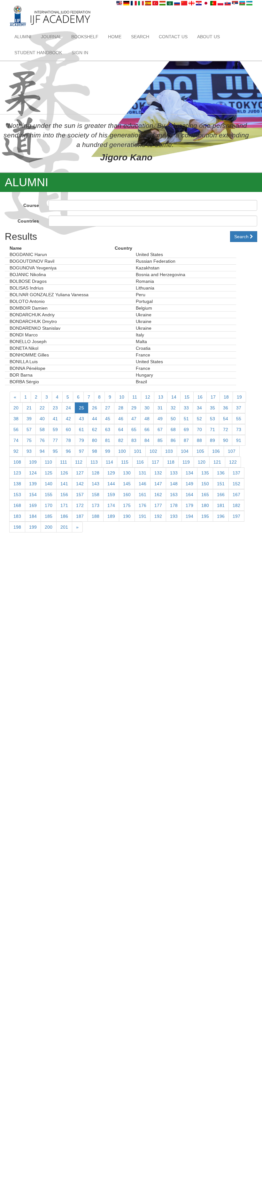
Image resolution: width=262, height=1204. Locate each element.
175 (127, 505)
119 (186, 462)
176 (142, 505)
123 (17, 472)
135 (205, 472)
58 (42, 429)
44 (94, 418)
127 (80, 472)
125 (48, 472)
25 (81, 407)
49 (160, 418)
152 (236, 483)
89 (212, 440)
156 (64, 494)
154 (33, 494)
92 (16, 451)
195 (205, 516)
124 (33, 472)
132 (158, 472)
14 (173, 397)
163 (174, 494)
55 (238, 418)
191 (142, 516)
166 (221, 494)
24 (68, 407)
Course (31, 205)
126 (64, 472)
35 (212, 407)
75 (29, 440)
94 (42, 451)
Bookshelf (84, 36)
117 (155, 462)
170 (48, 505)
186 (64, 516)
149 (189, 483)
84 (147, 440)
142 (80, 483)
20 (16, 407)
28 (120, 407)
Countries (28, 221)
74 (16, 440)
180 (205, 505)
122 (233, 462)
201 (64, 527)
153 (17, 494)
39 (29, 418)
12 (147, 397)
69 (186, 429)
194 (189, 516)
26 (94, 407)
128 (95, 472)
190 (127, 516)
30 (147, 407)
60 (68, 429)
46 (120, 418)
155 (48, 494)
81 (107, 440)
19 (239, 397)
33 (186, 407)
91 (238, 440)
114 (109, 462)
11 (134, 397)
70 (199, 429)
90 (225, 440)
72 (225, 429)
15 (186, 397)
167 (236, 494)
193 (174, 516)
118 (170, 462)
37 (238, 407)
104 (185, 451)
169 (33, 505)
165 (205, 494)
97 (81, 451)
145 (127, 483)
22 (42, 407)
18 (226, 397)
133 (174, 472)
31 (160, 407)
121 (217, 462)
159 (111, 494)
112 (78, 462)
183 (17, 516)
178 (174, 505)
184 (33, 516)
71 (212, 429)
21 (29, 407)
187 (80, 516)
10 (121, 397)
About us (208, 36)
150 (205, 483)
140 (48, 483)
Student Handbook (38, 52)
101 (138, 451)
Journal (51, 36)
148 (174, 483)
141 (64, 483)
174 (111, 505)
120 (201, 462)
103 (169, 451)
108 (17, 462)
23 (55, 407)
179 (189, 505)
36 (225, 407)
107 (231, 451)
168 (17, 505)
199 (33, 527)
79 (81, 440)
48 (147, 418)
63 (107, 429)
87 (186, 440)
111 (63, 462)
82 (120, 440)
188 (95, 516)
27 (107, 407)
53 (212, 418)
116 (140, 462)
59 (55, 429)
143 (95, 483)
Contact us (173, 36)
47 (133, 418)
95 (55, 451)
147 (158, 483)
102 (153, 451)
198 (17, 527)
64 (120, 429)
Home (114, 36)
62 (94, 429)
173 (95, 505)
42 (68, 418)
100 (122, 451)
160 (127, 494)
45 (107, 418)
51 (186, 418)
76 (42, 440)
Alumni (22, 36)
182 (236, 505)
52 (199, 418)
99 (107, 451)
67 (160, 429)
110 (48, 462)
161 (142, 494)
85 (160, 440)
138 (17, 483)
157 (80, 494)
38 (16, 418)
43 (81, 418)
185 (48, 516)
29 (133, 407)
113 (94, 462)
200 (48, 527)
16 (200, 397)
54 (225, 418)
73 (238, 429)
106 (216, 451)
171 (64, 505)
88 (199, 440)
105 (200, 451)
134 (189, 472)
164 (189, 494)
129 (111, 472)
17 (213, 397)
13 (160, 397)
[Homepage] (62, 15)
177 (158, 505)
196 (221, 516)
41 (55, 418)
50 (173, 418)
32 (173, 407)
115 (124, 462)
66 (147, 429)
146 (142, 483)
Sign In (80, 52)
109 (33, 462)
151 (221, 483)
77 (55, 440)
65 (133, 429)
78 (68, 440)
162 (158, 494)
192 (158, 516)
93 (29, 451)
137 (236, 472)
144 (111, 483)
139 (33, 483)
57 (29, 429)
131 (142, 472)
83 (133, 440)
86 (173, 440)
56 (16, 429)
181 (221, 505)
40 (42, 418)
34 (199, 407)
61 (81, 429)
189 (111, 516)
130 (127, 472)
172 (80, 505)
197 (236, 516)
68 (173, 429)
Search (140, 36)
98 (94, 451)
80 (94, 440)
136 (221, 472)
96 (68, 451)
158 (95, 494)
